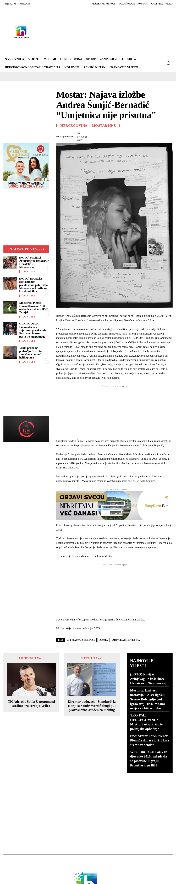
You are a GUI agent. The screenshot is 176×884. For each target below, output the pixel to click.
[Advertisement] (102, 32)
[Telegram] (149, 136)
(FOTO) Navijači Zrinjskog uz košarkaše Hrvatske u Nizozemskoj (34, 262)
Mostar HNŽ (104, 125)
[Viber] (157, 136)
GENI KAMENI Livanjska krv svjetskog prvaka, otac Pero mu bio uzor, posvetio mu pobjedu (33, 330)
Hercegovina (73, 125)
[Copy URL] (165, 136)
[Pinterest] (109, 136)
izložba (103, 640)
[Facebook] (94, 136)
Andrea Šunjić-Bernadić (81, 640)
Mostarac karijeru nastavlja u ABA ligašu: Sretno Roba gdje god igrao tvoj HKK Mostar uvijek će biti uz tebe (147, 699)
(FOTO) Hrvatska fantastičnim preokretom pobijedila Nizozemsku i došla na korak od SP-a (33, 285)
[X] (101, 136)
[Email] (133, 136)
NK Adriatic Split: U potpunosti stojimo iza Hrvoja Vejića (31, 704)
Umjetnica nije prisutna (126, 640)
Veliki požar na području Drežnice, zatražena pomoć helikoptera (31, 352)
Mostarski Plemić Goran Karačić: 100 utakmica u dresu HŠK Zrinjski (33, 307)
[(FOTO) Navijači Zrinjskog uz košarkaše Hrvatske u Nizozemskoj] (10, 262)
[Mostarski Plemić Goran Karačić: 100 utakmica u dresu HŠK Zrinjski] (10, 307)
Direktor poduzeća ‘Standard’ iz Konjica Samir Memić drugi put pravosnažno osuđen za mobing (92, 706)
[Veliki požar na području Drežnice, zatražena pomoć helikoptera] (10, 352)
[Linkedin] (125, 136)
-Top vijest (27, 271)
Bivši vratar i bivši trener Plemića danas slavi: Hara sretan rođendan (149, 740)
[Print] (141, 136)
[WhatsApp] (117, 136)
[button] (168, 63)
